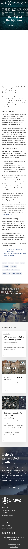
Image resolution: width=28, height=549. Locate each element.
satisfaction (13, 266)
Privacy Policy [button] (14, 546)
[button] (2, 3)
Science (14, 10)
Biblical (6, 333)
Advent (4, 263)
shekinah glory (6, 273)
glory (17, 263)
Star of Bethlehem (16, 273)
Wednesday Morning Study (14, 13)
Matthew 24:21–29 (7, 214)
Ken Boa (11, 25)
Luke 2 (22, 263)
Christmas (10, 263)
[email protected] (7, 528)
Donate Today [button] (11, 487)
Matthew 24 (5, 266)
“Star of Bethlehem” (9, 251)
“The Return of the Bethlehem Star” (13, 249)
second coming (16, 270)
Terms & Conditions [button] (14, 544)
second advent (6, 270)
